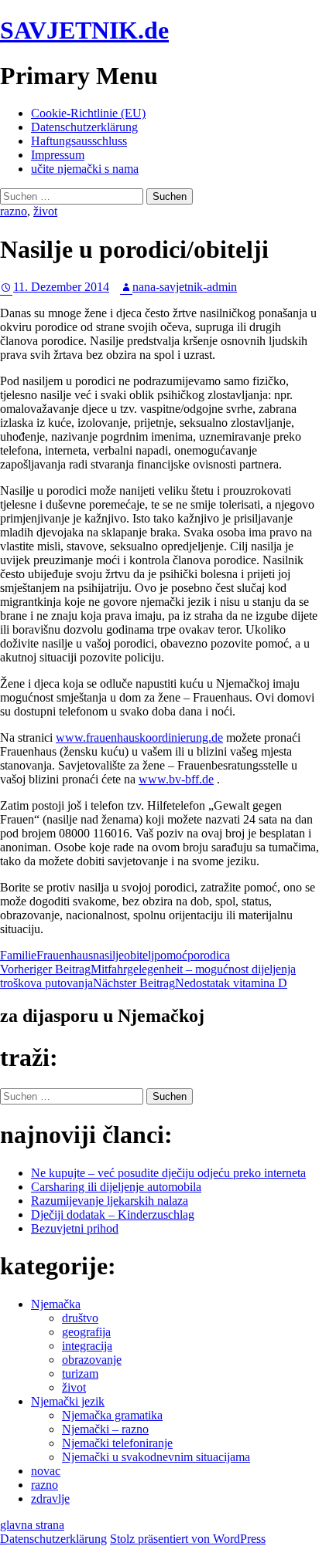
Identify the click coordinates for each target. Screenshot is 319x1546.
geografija (86, 1331)
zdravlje (50, 1498)
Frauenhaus (64, 955)
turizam (80, 1373)
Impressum (57, 154)
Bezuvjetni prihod (74, 1228)
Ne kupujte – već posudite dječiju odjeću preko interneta (168, 1172)
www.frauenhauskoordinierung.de (139, 737)
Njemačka (56, 1304)
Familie (18, 955)
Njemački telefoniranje (117, 1443)
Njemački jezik (68, 1401)
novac (45, 1470)
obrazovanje (92, 1359)
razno (13, 211)
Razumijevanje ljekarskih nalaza (109, 1200)
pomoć (170, 955)
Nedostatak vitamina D (190, 983)
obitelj (139, 955)
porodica (208, 955)
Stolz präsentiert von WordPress (188, 1538)
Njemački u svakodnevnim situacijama (156, 1456)
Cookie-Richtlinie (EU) (88, 113)
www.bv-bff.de (176, 779)
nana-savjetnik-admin (184, 286)
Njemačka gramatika (112, 1415)
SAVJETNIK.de (84, 30)
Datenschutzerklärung (84, 127)
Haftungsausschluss (79, 140)
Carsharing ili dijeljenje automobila (116, 1186)
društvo (80, 1317)
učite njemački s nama (85, 168)
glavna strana (32, 1524)
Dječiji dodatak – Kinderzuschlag (112, 1214)
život (45, 211)
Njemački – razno (105, 1429)
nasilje (108, 955)
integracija (87, 1345)
